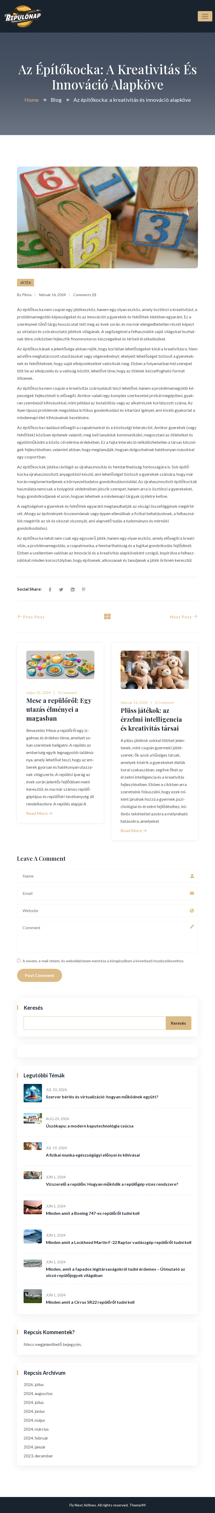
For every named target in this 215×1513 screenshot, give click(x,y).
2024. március (36, 1428)
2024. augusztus (38, 1393)
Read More (37, 813)
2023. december (38, 1455)
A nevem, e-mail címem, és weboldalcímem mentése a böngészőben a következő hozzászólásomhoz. (103, 961)
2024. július (34, 1402)
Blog (56, 100)
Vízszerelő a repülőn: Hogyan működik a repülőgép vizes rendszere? (112, 1183)
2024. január (35, 1446)
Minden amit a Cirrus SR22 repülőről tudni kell (90, 1302)
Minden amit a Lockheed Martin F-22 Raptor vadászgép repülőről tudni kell (118, 1242)
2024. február (36, 1437)
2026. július (34, 1384)
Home (31, 100)
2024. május (34, 1420)
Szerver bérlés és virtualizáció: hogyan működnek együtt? (102, 1096)
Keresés (33, 1007)
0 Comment (67, 692)
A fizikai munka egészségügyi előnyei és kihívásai (93, 1154)
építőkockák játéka (40, 466)
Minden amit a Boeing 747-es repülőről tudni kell (92, 1213)
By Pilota (24, 294)
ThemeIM (137, 1505)
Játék (25, 282)
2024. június (34, 1411)
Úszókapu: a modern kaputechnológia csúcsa (89, 1125)
